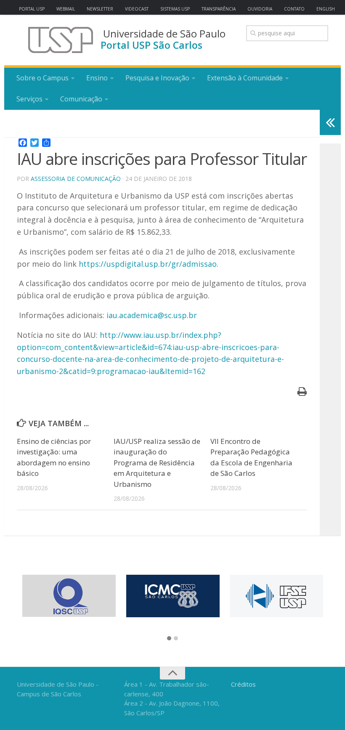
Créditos (243, 684)
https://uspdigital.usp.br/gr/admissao (148, 264)
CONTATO (294, 9)
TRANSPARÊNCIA (219, 9)
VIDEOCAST (137, 9)
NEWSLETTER (100, 9)
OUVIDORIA (259, 9)
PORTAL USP (32, 9)
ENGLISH (325, 9)
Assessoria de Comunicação (76, 179)
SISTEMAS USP (175, 9)
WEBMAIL (65, 9)
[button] (169, 638)
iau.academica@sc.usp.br (151, 315)
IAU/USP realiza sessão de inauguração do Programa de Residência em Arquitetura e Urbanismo (157, 462)
